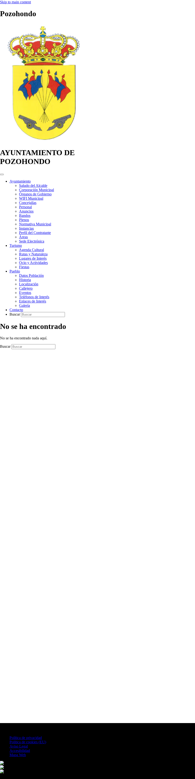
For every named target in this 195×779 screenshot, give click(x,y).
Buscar (15, 314)
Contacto (16, 310)
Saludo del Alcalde (33, 186)
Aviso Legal (19, 746)
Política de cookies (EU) (28, 742)
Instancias (26, 228)
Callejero (26, 288)
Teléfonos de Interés (34, 297)
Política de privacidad (26, 738)
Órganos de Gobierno (35, 194)
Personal (25, 207)
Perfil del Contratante (35, 233)
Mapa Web (18, 755)
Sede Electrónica (31, 241)
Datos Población (31, 275)
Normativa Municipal (35, 224)
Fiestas (24, 267)
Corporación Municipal (36, 190)
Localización (28, 284)
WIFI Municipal (31, 198)
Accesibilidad (20, 751)
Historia (25, 280)
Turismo (16, 245)
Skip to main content (15, 2)
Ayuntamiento (20, 181)
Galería (24, 305)
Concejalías (27, 203)
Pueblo (15, 271)
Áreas (23, 237)
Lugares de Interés (33, 258)
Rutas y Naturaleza (33, 254)
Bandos (24, 215)
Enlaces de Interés (32, 301)
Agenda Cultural (31, 250)
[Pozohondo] (43, 141)
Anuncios (26, 211)
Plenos (24, 220)
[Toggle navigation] (2, 174)
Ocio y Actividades (33, 263)
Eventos (25, 293)
